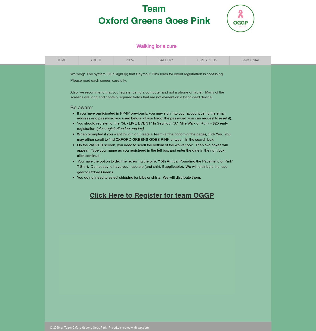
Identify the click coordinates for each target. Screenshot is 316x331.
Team (154, 8)
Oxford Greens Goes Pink (154, 20)
